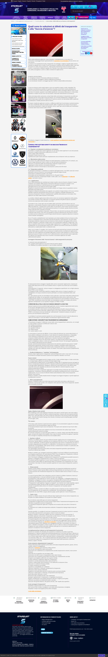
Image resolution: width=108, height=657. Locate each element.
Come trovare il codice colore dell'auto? (17, 41)
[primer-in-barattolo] (18, 78)
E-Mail (18, 634)
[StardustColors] (17, 9)
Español (29, 1)
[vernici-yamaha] (15, 154)
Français (15, 1)
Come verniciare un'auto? (17, 38)
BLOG (69, 17)
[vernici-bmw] (15, 146)
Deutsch (24, 1)
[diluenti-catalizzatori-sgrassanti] (18, 94)
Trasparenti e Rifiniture (42, 17)
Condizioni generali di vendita (49, 621)
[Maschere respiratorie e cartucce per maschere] (18, 125)
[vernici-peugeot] (22, 154)
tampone (37, 547)
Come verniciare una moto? (17, 43)
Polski (43, 1)
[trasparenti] (18, 109)
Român (33, 1)
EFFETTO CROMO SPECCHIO (25, 17)
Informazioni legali (46, 623)
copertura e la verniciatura (61, 60)
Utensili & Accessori (57, 17)
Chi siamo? (44, 624)
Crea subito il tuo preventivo (77, 623)
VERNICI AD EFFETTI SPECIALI (16, 17)
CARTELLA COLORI (80, 17)
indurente (64, 176)
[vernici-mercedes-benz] (22, 146)
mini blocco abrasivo (50, 521)
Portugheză (39, 1)
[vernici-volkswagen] (15, 162)
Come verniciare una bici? (17, 44)
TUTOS (91, 17)
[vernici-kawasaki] (22, 162)
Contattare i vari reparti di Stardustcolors (80, 619)
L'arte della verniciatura (34, 591)
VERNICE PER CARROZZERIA (34, 17)
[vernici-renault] (15, 138)
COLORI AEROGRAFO (64, 17)
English (19, 1)
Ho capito (101, 655)
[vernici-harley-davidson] (22, 138)
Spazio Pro (73, 621)
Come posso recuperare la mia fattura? (80, 624)
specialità (50, 17)
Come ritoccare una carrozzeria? (18, 46)
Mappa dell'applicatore (47, 619)
